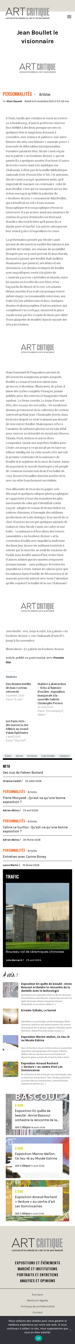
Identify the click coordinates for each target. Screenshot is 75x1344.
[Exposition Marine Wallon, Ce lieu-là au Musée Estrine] (10, 1042)
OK (38, 1338)
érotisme (32, 756)
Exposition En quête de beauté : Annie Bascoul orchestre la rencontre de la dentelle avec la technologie (46, 987)
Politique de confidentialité (37, 1306)
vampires (64, 756)
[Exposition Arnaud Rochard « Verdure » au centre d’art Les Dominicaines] (10, 1069)
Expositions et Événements (37, 1262)
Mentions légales (37, 1300)
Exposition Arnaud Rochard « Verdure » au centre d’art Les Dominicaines (41, 1067)
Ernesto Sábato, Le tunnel (38, 1010)
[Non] (70, 1330)
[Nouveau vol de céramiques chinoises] (37, 916)
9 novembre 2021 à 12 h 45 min (51, 101)
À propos (37, 1294)
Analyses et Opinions (37, 1280)
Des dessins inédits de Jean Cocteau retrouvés (18, 687)
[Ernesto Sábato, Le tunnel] (10, 1016)
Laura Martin (11, 865)
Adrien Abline (11, 810)
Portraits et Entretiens (37, 1274)
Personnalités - (15, 791)
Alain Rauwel (14, 101)
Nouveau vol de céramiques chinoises (35, 951)
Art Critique (23, 1127)
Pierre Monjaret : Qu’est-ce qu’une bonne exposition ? (34, 800)
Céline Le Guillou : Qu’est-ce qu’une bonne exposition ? (35, 829)
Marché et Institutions (37, 1268)
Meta (6, 766)
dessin (19, 756)
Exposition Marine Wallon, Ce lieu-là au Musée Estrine (45, 1038)
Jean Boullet (48, 756)
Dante (8, 756)
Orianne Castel (12, 781)
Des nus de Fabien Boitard (23, 772)
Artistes (32, 792)
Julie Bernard (14, 960)
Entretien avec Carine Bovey (24, 856)
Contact (37, 1312)
